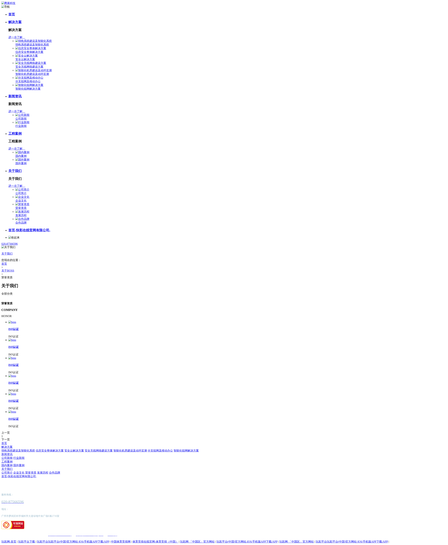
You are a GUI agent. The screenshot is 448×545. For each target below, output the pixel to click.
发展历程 (21, 215)
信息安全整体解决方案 (29, 51)
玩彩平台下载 (26, 541)
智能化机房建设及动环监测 (32, 73)
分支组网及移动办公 (28, 81)
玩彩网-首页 (8, 541)
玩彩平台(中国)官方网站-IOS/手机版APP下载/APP (246, 541)
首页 (11, 14)
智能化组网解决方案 (28, 88)
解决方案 (15, 22)
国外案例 (21, 163)
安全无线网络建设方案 (29, 66)
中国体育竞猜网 (121, 541)
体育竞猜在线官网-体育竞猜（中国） (155, 541)
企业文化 (21, 200)
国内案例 (21, 155)
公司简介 (21, 193)
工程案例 (15, 133)
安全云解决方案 (25, 59)
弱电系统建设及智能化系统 (32, 44)
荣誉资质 (21, 207)
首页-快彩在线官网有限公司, (29, 230)
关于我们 (15, 171)
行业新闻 (21, 125)
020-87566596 (9, 243)
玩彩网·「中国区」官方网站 (197, 541)
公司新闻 (21, 118)
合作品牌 (21, 222)
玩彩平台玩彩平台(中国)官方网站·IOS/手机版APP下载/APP (73, 541)
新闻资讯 (15, 96)
